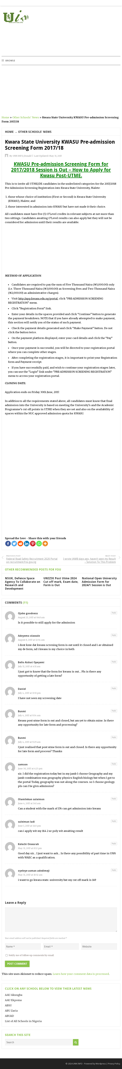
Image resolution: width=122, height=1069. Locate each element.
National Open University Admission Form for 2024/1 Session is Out (99, 582)
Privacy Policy (114, 1063)
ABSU (8, 1005)
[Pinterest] (33, 543)
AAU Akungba (13, 994)
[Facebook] (8, 543)
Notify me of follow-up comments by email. (31, 955)
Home (5, 117)
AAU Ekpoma (13, 1000)
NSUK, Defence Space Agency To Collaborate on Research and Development (22, 583)
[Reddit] (20, 543)
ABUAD (9, 1015)
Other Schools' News (25, 117)
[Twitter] (14, 543)
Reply (114, 613)
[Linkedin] (26, 543)
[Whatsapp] (39, 543)
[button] (10, 60)
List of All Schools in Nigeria (23, 1021)
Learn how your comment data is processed (81, 973)
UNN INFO (77, 1063)
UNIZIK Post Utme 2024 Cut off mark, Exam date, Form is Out (60, 582)
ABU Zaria (11, 1010)
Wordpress (101, 1063)
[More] (45, 543)
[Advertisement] (87, 34)
